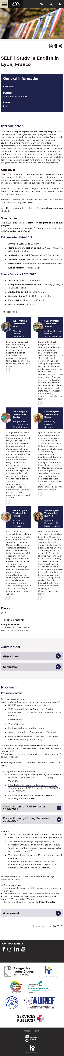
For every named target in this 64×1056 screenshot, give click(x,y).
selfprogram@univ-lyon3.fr (15, 630)
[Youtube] (23, 949)
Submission (10, 666)
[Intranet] (60, 4)
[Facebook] (3, 949)
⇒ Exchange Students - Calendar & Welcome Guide (27, 762)
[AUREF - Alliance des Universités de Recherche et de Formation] (38, 1002)
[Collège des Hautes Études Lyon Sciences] (19, 971)
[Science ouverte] (39, 987)
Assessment (11, 913)
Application (11, 656)
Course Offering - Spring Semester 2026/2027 (26, 819)
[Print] (55, 46)
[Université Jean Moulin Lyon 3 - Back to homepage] (15, 4)
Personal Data (32, 1031)
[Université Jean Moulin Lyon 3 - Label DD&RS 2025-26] (16, 987)
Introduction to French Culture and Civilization (32, 785)
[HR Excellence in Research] (48, 971)
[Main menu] (4, 4)
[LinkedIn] (16, 949)
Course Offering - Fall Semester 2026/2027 (24, 808)
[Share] (60, 46)
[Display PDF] (51, 46)
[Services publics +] (30, 1018)
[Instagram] (9, 949)
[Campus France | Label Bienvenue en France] (12, 1002)
